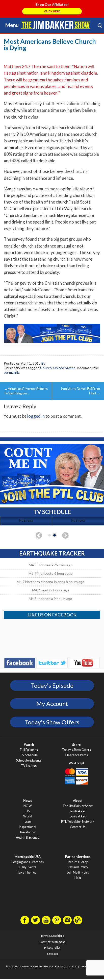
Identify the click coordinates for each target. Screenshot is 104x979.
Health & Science (27, 837)
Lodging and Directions (28, 862)
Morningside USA (28, 857)
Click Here (52, 11)
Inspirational (27, 827)
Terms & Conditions (52, 935)
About (78, 801)
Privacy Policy (52, 947)
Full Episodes (29, 750)
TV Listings (29, 766)
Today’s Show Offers (76, 750)
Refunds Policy (78, 867)
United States (64, 368)
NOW (27, 806)
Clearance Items (76, 755)
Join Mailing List (78, 872)
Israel (28, 822)
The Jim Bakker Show (78, 806)
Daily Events (27, 867)
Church (46, 368)
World (27, 816)
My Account (52, 703)
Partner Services (77, 857)
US (28, 811)
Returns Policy (78, 862)
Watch (29, 745)
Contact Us (77, 827)
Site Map (52, 953)
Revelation (27, 832)
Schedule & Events (28, 760)
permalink (11, 372)
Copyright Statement (52, 941)
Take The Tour (27, 872)
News (27, 801)
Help (77, 878)
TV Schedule (29, 755)
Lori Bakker (78, 816)
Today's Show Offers (52, 722)
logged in (36, 416)
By (43, 363)
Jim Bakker (55, 25)
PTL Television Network (77, 822)
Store (76, 745)
